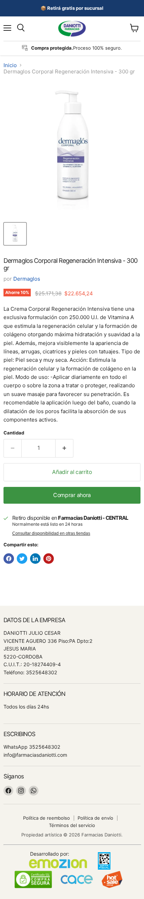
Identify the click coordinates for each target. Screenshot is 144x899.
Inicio (10, 65)
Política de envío (95, 818)
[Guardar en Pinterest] (48, 558)
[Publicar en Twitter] (22, 558)
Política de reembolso (46, 818)
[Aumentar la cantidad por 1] (64, 448)
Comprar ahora (72, 495)
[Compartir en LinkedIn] (35, 558)
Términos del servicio (72, 825)
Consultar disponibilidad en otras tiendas (51, 533)
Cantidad (13, 433)
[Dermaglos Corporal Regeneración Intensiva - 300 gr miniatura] (15, 234)
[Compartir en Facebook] (8, 558)
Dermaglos (26, 278)
